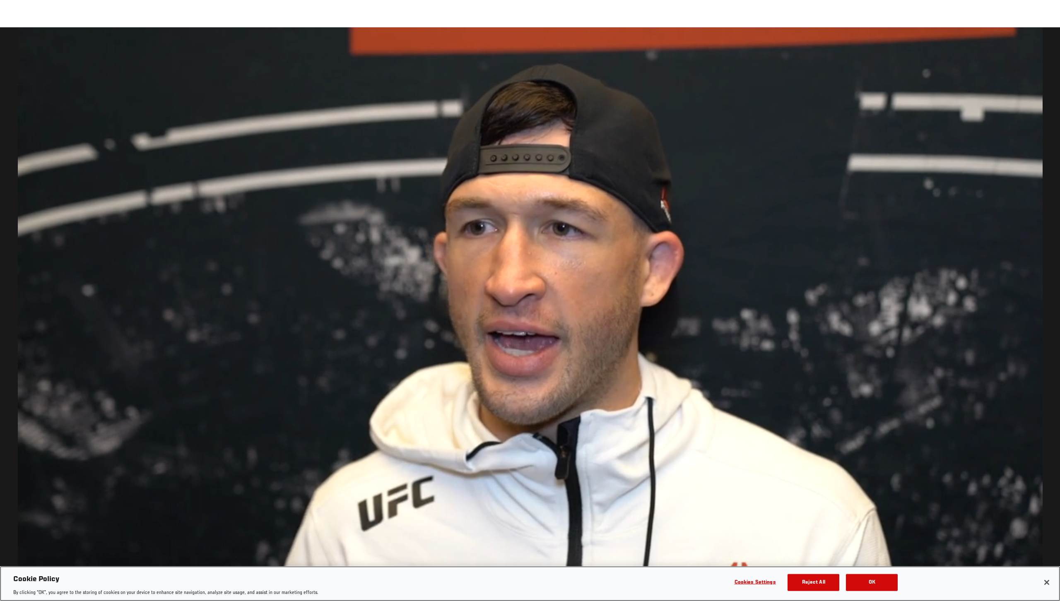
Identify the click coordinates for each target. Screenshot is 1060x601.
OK (872, 582)
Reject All (813, 582)
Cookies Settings (755, 582)
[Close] (1047, 582)
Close (1044, 44)
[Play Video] (530, 315)
